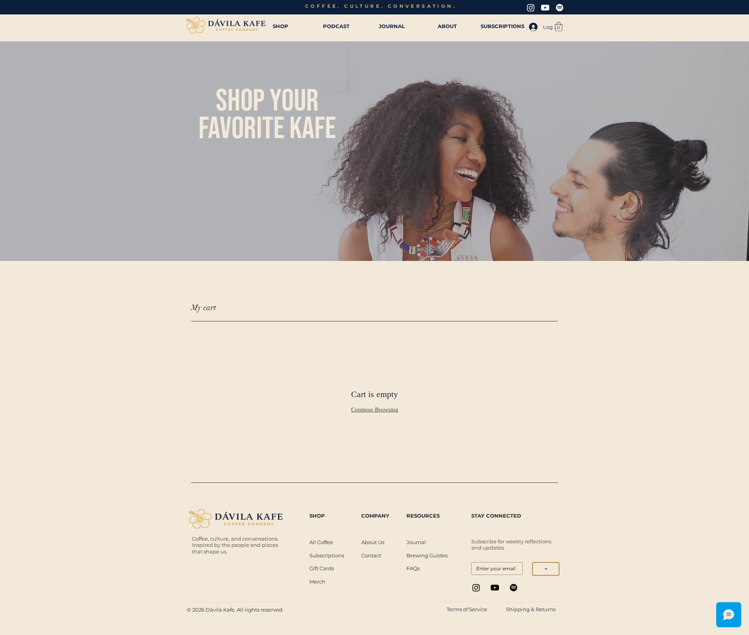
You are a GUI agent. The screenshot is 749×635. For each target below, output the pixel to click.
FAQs (413, 568)
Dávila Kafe (220, 610)
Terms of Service (467, 609)
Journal (416, 542)
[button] (559, 26)
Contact (371, 555)
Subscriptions (326, 555)
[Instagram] (531, 7)
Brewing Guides (426, 555)
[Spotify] (559, 7)
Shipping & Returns (531, 609)
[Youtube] (545, 7)
